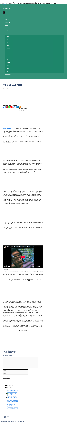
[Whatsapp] (9, 107)
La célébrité (6, 8)
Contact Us (7, 22)
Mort (4, 350)
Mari (8, 42)
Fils (7, 54)
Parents (8, 45)
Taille (8, 36)
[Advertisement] (23, 97)
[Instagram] (13, 107)
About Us (7, 19)
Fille (7, 71)
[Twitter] (5, 107)
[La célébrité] (6, 4)
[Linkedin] (18, 107)
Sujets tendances (9, 33)
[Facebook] (3, 107)
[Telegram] (16, 107)
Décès (6, 28)
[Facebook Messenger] (14, 107)
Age (8, 68)
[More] (20, 107)
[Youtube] (11, 107)
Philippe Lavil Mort (7, 128)
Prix (7, 59)
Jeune (8, 56)
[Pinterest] (7, 107)
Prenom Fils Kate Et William (10, 351)
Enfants (6, 30)
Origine (8, 65)
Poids (8, 39)
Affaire (6, 25)
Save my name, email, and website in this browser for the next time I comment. (22, 376)
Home (6, 16)
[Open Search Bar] (3, 77)
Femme (8, 48)
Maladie (8, 62)
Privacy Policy (8, 74)
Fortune (8, 51)
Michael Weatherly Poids (9, 352)
